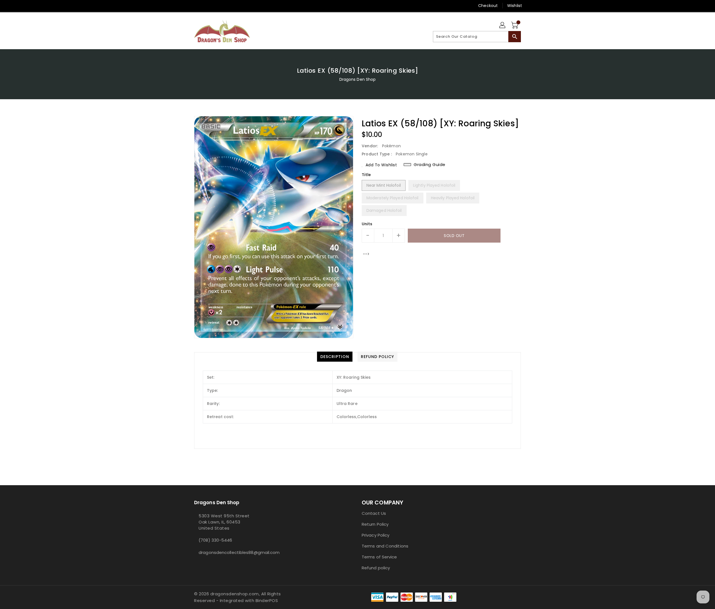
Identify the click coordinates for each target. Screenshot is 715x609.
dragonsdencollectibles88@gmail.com (233, 552)
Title (366, 174)
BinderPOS (267, 600)
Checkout (488, 5)
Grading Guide (429, 164)
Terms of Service (379, 557)
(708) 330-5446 (215, 540)
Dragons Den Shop (357, 79)
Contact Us (374, 513)
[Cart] (515, 25)
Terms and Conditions (385, 546)
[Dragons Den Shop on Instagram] (197, 5)
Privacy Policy (375, 535)
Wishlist (514, 5)
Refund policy (376, 568)
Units (367, 224)
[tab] (334, 357)
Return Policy (375, 524)
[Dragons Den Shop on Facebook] (186, 5)
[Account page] (502, 25)
